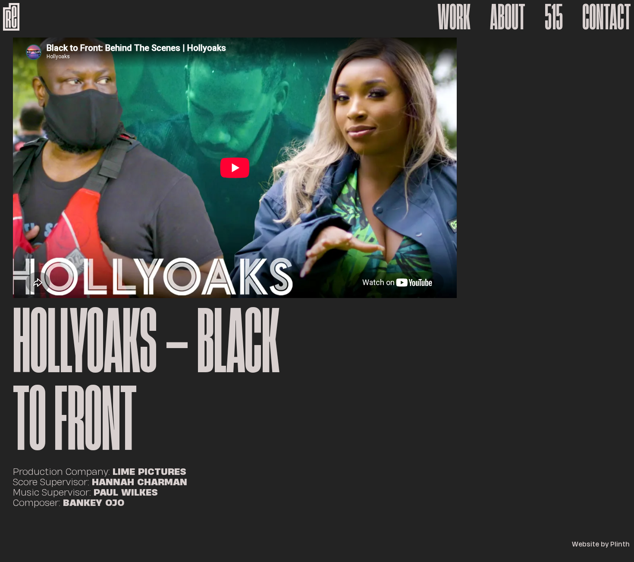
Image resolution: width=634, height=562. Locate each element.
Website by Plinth (601, 544)
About (507, 16)
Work (454, 16)
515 (554, 16)
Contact (606, 16)
